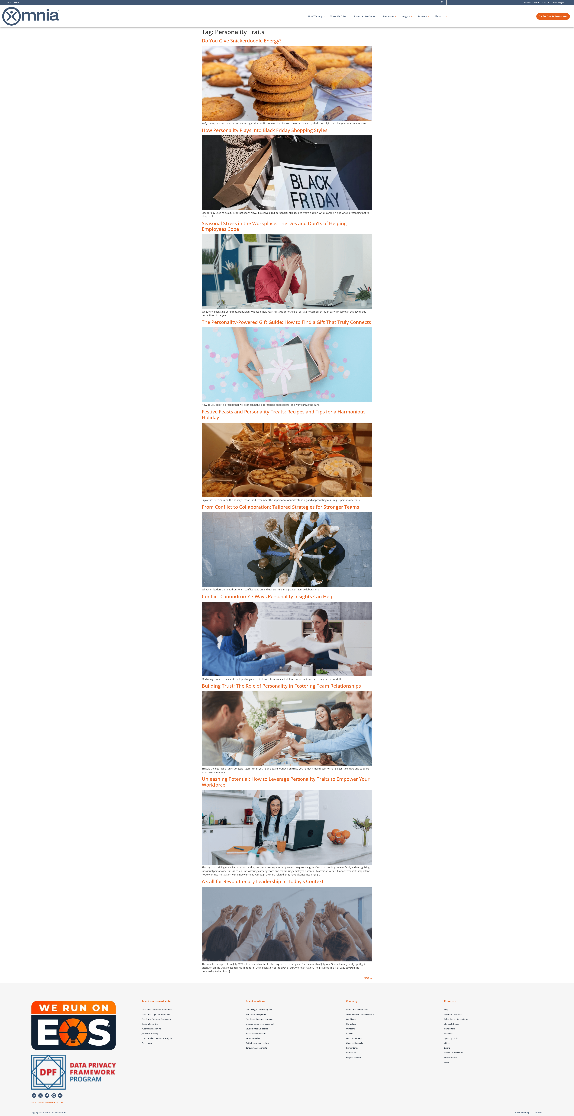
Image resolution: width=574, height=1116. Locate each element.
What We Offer (338, 16)
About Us (440, 16)
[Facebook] (47, 1095)
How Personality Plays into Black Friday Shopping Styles (264, 130)
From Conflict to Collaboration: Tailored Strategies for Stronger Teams (280, 507)
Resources (388, 16)
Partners (422, 16)
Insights (406, 16)
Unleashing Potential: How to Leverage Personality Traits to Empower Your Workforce (286, 782)
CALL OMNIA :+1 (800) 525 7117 (47, 1102)
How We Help (315, 16)
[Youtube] (60, 1095)
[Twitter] (40, 1095)
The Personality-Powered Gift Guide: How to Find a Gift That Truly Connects (286, 322)
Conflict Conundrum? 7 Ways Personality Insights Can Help (268, 596)
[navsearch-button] (442, 2)
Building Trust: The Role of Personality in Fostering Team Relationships (281, 686)
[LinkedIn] (34, 1095)
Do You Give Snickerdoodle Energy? (241, 40)
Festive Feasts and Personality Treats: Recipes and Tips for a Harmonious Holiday (283, 414)
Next (368, 978)
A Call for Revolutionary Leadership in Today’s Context (263, 881)
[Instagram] (53, 1095)
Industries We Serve (364, 16)
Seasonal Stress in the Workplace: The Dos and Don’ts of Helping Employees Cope (274, 226)
